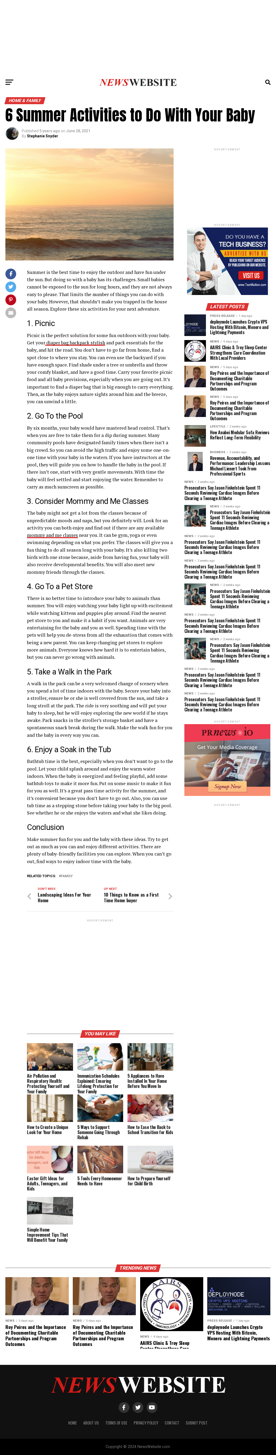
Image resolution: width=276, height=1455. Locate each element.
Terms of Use (116, 1423)
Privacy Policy (146, 1423)
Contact (172, 1423)
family (67, 876)
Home (72, 1423)
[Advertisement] (138, 38)
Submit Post (197, 1423)
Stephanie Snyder (42, 136)
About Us (91, 1423)
